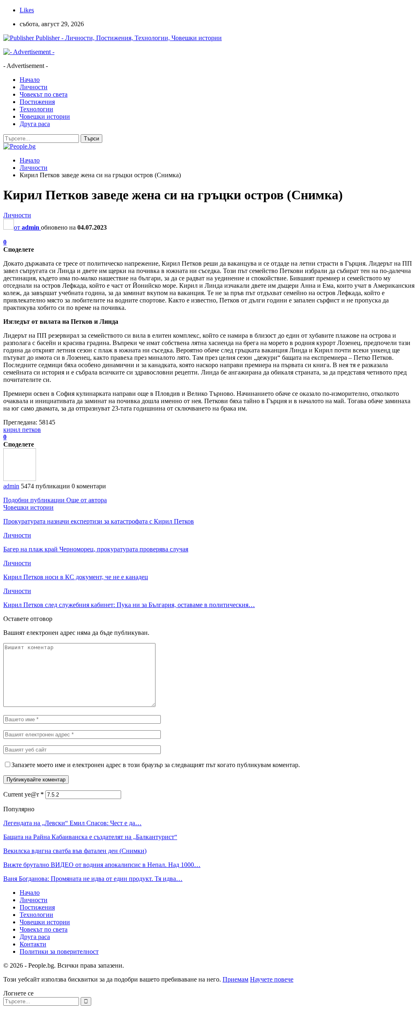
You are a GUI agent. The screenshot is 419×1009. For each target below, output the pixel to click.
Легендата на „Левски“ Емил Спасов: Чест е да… (72, 822)
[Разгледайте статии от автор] (19, 478)
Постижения (37, 101)
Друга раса (35, 123)
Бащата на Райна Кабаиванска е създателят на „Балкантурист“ (90, 836)
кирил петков (22, 429)
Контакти (33, 944)
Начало (30, 79)
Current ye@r (23, 794)
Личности (33, 87)
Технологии (36, 109)
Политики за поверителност (59, 951)
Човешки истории (45, 116)
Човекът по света (44, 94)
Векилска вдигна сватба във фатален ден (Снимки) (74, 850)
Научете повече (271, 979)
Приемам (235, 979)
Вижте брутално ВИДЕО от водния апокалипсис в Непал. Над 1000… (101, 864)
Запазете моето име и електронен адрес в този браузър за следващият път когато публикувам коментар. (155, 764)
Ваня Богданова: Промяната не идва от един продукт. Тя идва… (92, 878)
